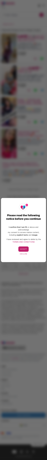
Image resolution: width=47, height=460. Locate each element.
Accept (23, 249)
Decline (23, 254)
